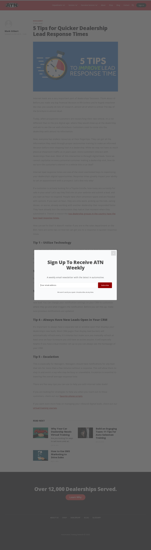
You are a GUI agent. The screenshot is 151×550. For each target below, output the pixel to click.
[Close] (113, 253)
